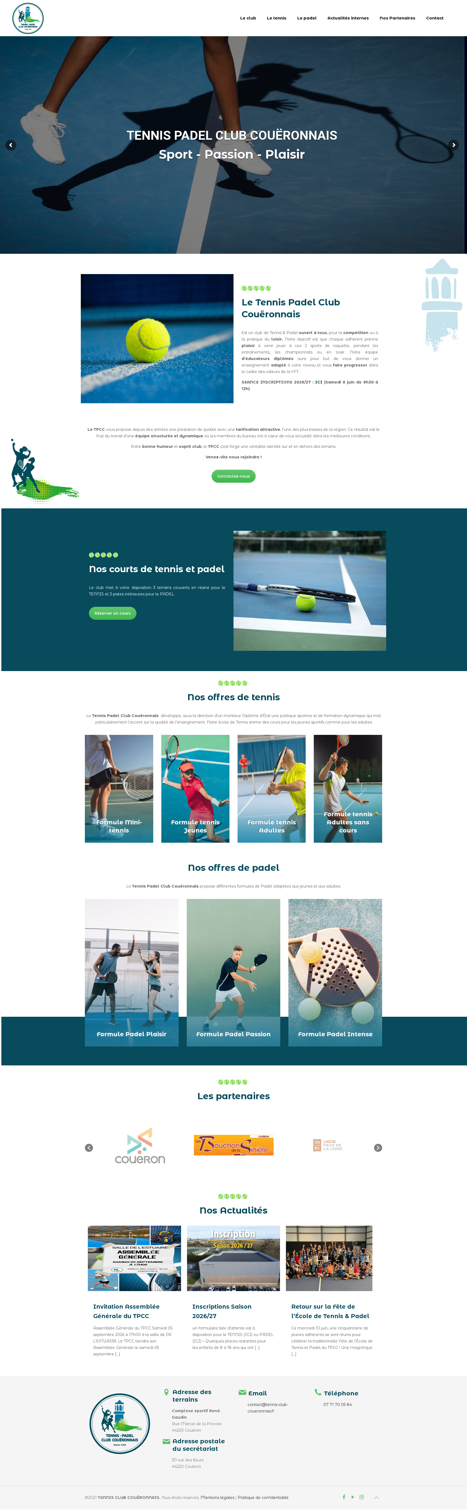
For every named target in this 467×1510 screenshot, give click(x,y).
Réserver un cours (113, 613)
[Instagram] (361, 1497)
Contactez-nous (233, 476)
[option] (140, 1145)
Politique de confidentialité (263, 1497)
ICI (318, 382)
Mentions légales (217, 1497)
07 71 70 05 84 (337, 1404)
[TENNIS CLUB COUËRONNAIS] (28, 18)
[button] (89, 1148)
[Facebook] (344, 1497)
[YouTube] (353, 1497)
